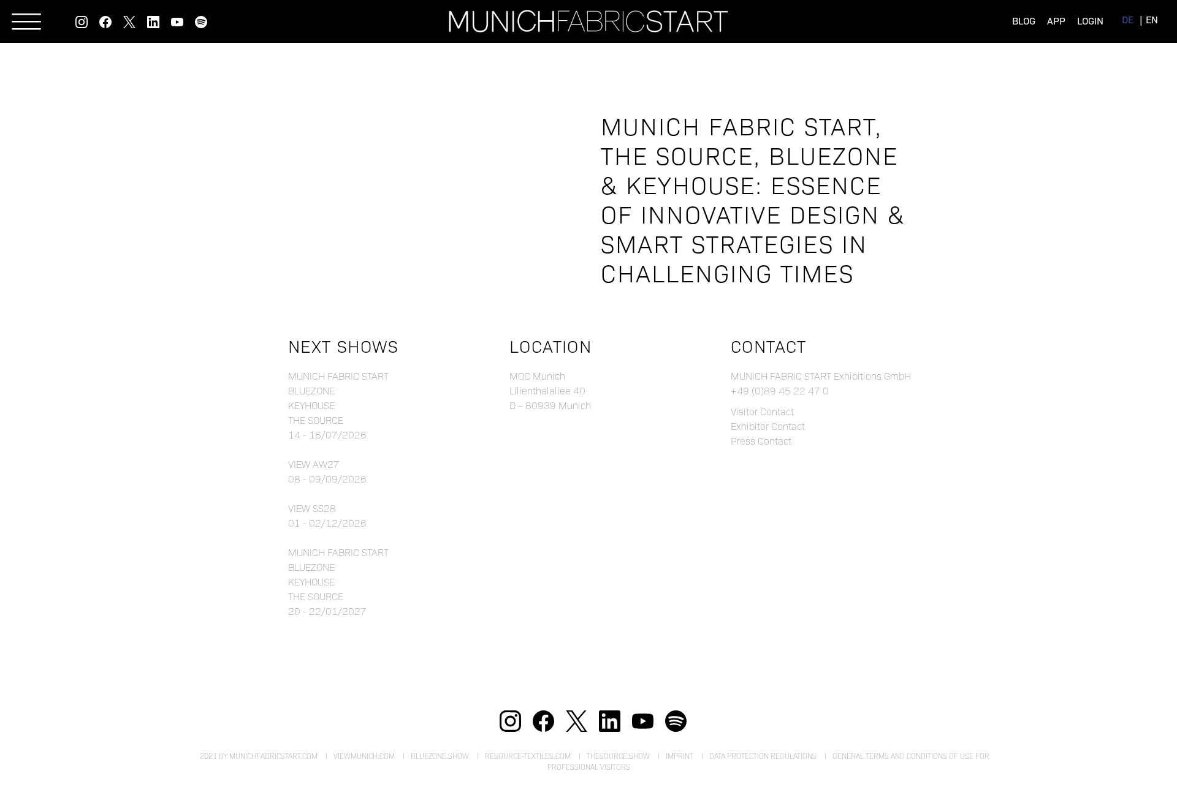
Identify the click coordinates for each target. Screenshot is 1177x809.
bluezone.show (440, 756)
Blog (1023, 20)
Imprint (679, 756)
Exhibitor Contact (768, 426)
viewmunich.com (364, 756)
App (1056, 20)
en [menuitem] (1152, 19)
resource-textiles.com (528, 756)
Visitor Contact (762, 411)
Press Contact (761, 440)
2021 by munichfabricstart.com (259, 756)
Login (1090, 20)
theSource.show (618, 756)
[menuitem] (1128, 19)
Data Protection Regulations (763, 756)
